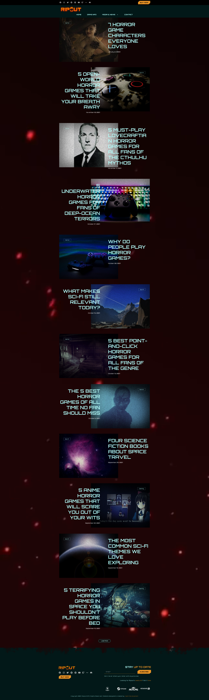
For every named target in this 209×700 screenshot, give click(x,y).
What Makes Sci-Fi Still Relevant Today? (81, 299)
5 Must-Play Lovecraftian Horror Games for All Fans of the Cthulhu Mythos (127, 146)
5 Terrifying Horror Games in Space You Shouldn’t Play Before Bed (81, 606)
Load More (104, 641)
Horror (67, 23)
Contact (128, 14)
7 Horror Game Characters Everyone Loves (126, 35)
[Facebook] (60, 2)
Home (78, 14)
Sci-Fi (142, 289)
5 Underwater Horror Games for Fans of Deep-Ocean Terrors (81, 202)
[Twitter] (67, 2)
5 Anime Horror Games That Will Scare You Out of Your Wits (82, 503)
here (149, 680)
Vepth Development (131, 696)
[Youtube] (78, 2)
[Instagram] (64, 2)
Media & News (108, 14)
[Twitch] (82, 2)
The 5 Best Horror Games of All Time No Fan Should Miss (80, 402)
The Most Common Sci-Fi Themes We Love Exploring (128, 551)
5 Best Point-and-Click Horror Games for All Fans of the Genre (127, 354)
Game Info (91, 14)
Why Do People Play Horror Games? (127, 250)
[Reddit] (71, 2)
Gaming (141, 488)
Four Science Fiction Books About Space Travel (128, 449)
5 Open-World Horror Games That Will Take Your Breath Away (80, 90)
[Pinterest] (75, 2)
